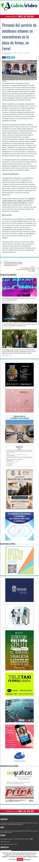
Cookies (15, 844)
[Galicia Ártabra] (19, 6)
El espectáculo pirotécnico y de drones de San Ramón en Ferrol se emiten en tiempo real (19, 325)
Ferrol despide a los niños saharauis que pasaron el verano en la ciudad (25, 269)
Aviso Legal (3, 844)
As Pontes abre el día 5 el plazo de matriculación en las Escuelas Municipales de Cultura (13, 263)
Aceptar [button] (20, 859)
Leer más (27, 859)
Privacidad (9, 844)
